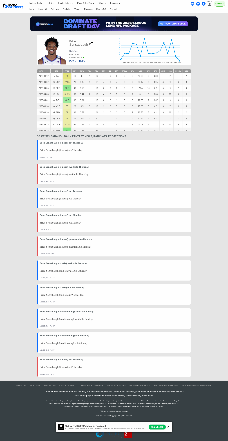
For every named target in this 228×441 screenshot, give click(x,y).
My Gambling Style (140, 385)
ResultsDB (101, 9)
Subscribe (219, 4)
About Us (21, 385)
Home (31, 9)
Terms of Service (116, 385)
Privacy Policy (67, 385)
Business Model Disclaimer (197, 385)
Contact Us (50, 385)
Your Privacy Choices (91, 385)
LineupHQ (42, 9)
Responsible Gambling (166, 385)
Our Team (35, 385)
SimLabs (67, 9)
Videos (77, 9)
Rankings (88, 9)
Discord (113, 9)
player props (77, 61)
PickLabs (55, 9)
